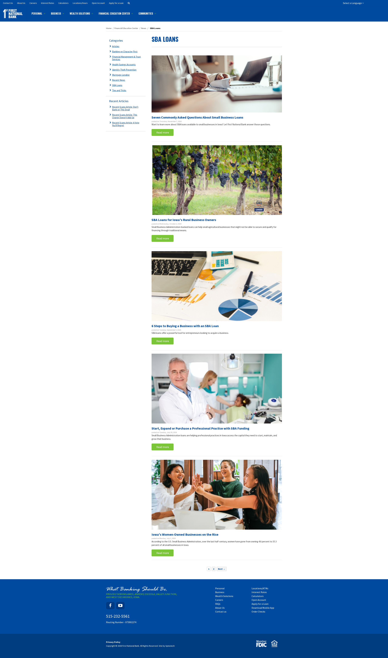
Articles (115, 46)
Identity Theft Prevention (124, 69)
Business (56, 13)
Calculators (63, 3)
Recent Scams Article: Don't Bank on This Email (125, 108)
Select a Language (352, 3)
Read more (162, 132)
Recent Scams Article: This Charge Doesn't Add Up (124, 116)
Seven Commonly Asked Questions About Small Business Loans (197, 117)
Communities (146, 13)
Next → (221, 569)
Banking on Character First (124, 51)
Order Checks (258, 611)
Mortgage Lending (121, 74)
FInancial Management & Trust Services (126, 58)
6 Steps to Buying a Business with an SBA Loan (185, 326)
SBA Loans (117, 85)
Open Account (98, 3)
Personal (37, 13)
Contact (8, 3)
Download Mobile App (263, 607)
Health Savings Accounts (124, 64)
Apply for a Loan (116, 3)
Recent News (118, 80)
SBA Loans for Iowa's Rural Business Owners (184, 220)
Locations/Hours (80, 3)
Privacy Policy (113, 642)
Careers (33, 3)
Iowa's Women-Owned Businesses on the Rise (185, 534)
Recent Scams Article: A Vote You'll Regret (125, 124)
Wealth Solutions (80, 13)
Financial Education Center (114, 13)
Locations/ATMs (260, 588)
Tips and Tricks (119, 90)
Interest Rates (47, 3)
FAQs (217, 603)
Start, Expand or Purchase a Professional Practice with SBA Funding (200, 428)
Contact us (220, 611)
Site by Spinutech (167, 645)
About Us (21, 3)
